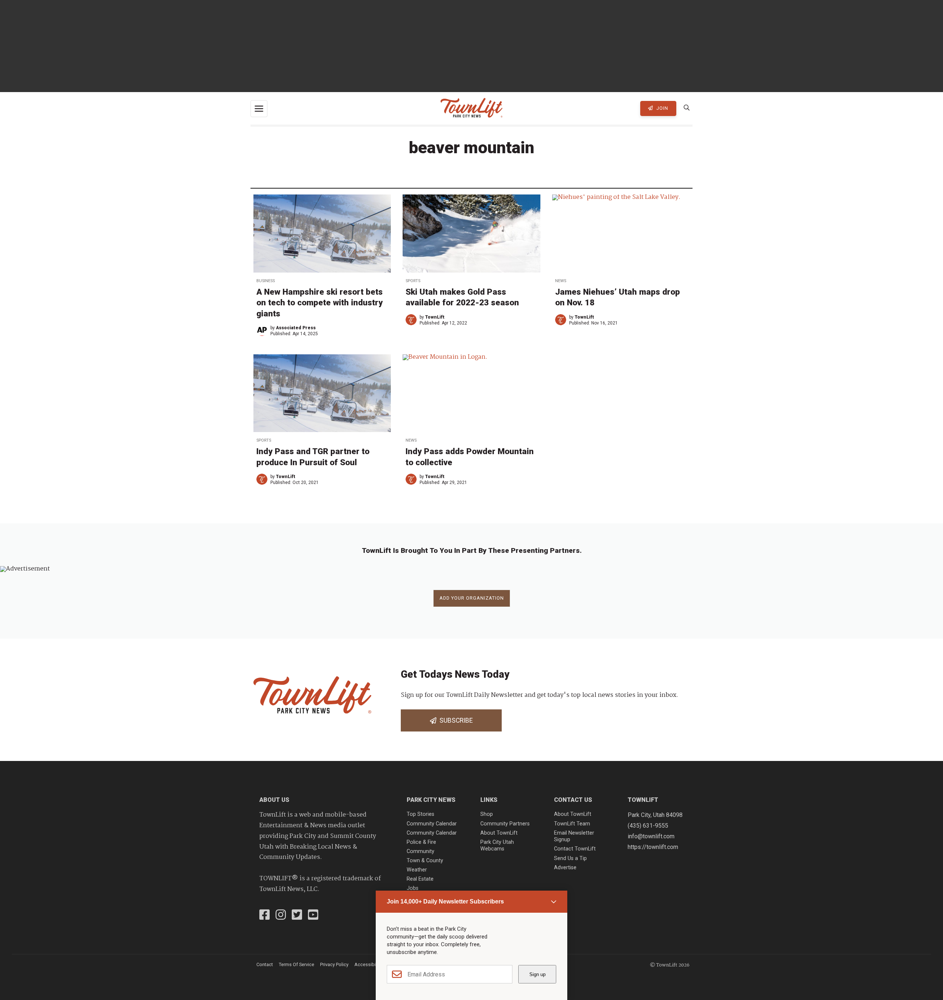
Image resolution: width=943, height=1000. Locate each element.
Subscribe (455, 720)
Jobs (412, 888)
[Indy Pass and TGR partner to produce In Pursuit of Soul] (322, 393)
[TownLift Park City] (471, 108)
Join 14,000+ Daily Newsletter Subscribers (445, 901)
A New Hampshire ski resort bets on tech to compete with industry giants (319, 302)
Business (265, 280)
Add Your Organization (471, 598)
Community (420, 851)
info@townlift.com (651, 836)
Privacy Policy (334, 964)
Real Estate (420, 879)
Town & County (425, 860)
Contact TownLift (575, 849)
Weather (417, 870)
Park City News (431, 799)
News (560, 280)
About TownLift (499, 833)
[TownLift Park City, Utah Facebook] (264, 915)
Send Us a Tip (570, 858)
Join (661, 108)
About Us (274, 799)
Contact (264, 964)
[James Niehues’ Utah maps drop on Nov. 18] (621, 233)
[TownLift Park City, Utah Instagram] (281, 915)
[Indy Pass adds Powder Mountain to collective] (471, 393)
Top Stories (420, 814)
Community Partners (505, 824)
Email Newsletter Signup (574, 836)
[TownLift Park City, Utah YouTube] (313, 915)
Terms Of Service (296, 964)
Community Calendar (432, 824)
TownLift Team (572, 824)
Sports (413, 280)
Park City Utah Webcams (497, 845)
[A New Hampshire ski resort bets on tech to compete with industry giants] (322, 233)
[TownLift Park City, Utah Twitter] (297, 915)
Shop (486, 814)
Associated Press (296, 327)
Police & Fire (421, 842)
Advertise (565, 867)
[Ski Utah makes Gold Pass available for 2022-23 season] (471, 233)
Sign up (537, 974)
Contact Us (573, 799)
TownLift (435, 317)
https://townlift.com (653, 846)
